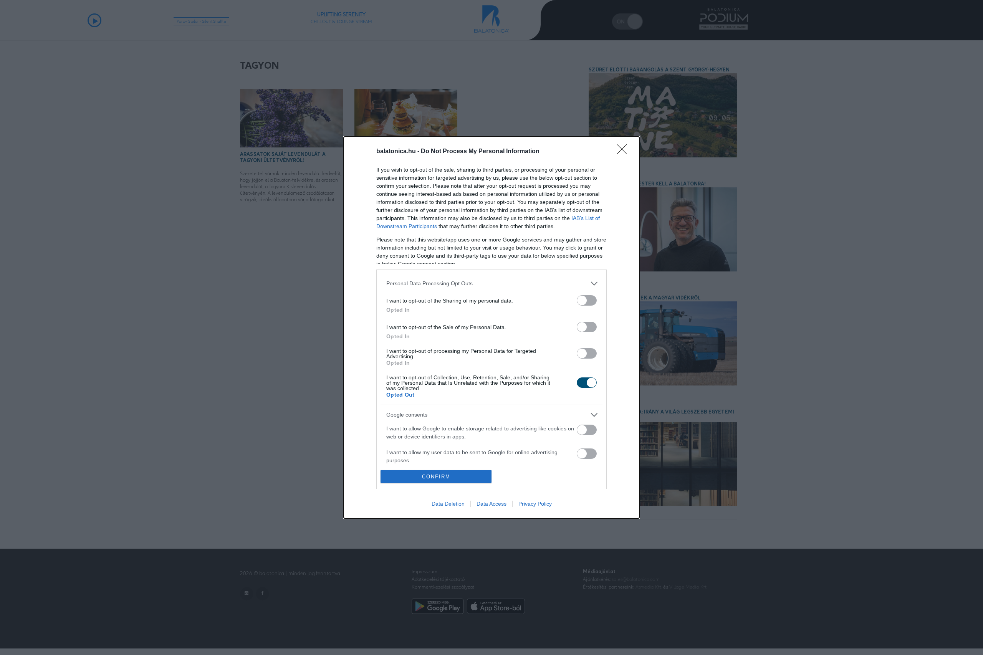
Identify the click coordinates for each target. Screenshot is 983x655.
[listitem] (491, 284)
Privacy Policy (535, 504)
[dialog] (491, 328)
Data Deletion (448, 504)
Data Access (491, 504)
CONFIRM (436, 477)
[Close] (624, 151)
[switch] (587, 300)
